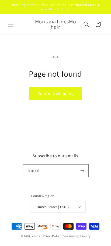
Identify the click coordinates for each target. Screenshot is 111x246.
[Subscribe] (82, 170)
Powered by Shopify (77, 236)
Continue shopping (55, 93)
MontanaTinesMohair (47, 236)
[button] (11, 24)
